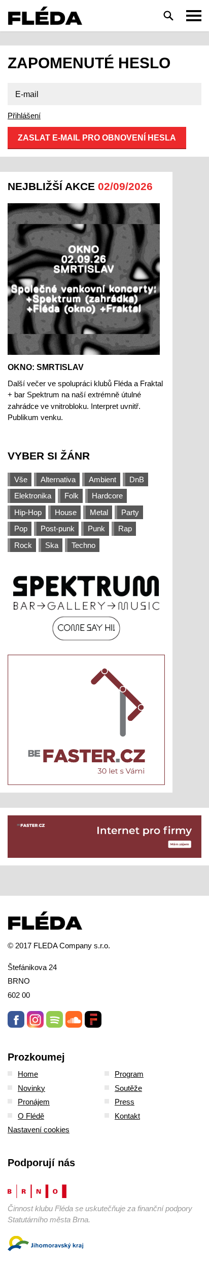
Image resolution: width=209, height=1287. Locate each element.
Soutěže (128, 1088)
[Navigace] (193, 15)
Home (28, 1074)
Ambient (102, 479)
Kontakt (127, 1116)
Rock (23, 545)
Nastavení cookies (38, 1129)
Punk (96, 528)
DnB (136, 479)
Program (129, 1074)
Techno (83, 545)
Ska (51, 545)
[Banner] (86, 607)
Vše (20, 479)
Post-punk (58, 528)
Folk (71, 495)
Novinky (31, 1088)
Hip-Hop (28, 512)
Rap (125, 528)
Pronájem (34, 1101)
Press (124, 1101)
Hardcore (107, 495)
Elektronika (32, 495)
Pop (20, 528)
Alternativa (58, 479)
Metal (99, 512)
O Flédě (31, 1116)
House (66, 512)
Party (130, 512)
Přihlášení (24, 115)
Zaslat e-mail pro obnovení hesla (97, 137)
